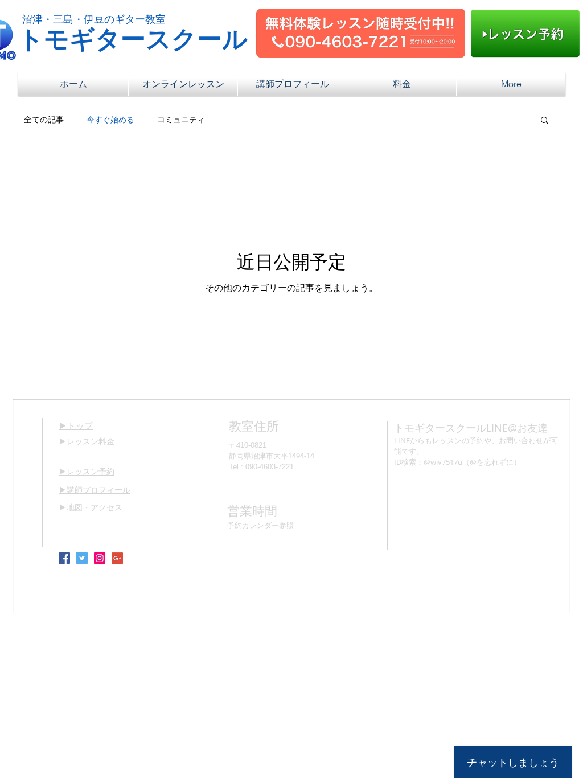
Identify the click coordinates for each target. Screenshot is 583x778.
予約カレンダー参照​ (260, 525)
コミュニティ (181, 119)
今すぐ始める (110, 119)
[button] (544, 121)
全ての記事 (44, 119)
